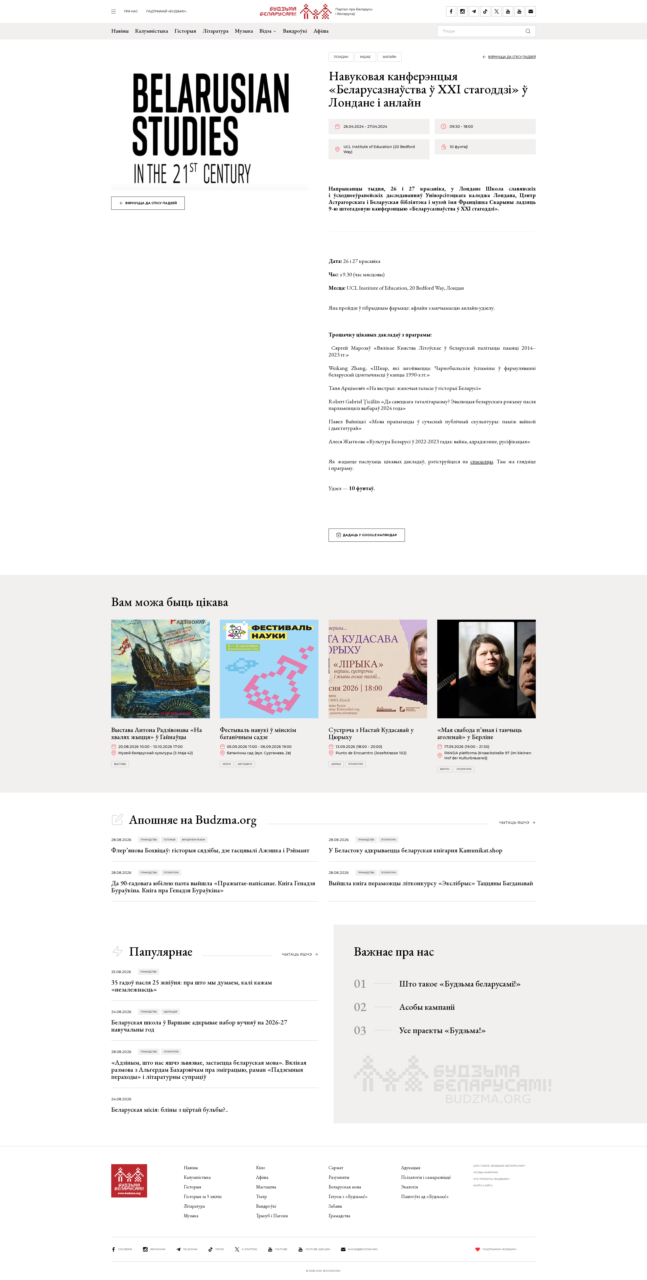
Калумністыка (151, 30)
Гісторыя (185, 30)
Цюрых (336, 764)
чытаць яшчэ (514, 822)
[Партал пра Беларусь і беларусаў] (316, 11)
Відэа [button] (265, 30)
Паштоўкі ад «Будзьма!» (425, 1196)
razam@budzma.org (363, 1249)
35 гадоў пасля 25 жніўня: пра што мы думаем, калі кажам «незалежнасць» (191, 986)
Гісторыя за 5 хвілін (203, 1196)
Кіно (260, 1167)
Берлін (444, 769)
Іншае (365, 57)
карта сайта (483, 1185)
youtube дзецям (317, 1249)
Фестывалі (245, 764)
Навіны (120, 30)
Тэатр (261, 1196)
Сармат (336, 1167)
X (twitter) (249, 1249)
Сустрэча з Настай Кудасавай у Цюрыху (371, 733)
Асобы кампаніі (427, 1006)
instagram (157, 1249)
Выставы (120, 764)
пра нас (131, 11)
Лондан (341, 57)
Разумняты (339, 1177)
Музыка (244, 30)
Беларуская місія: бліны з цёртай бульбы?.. (169, 1109)
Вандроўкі (295, 30)
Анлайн (389, 57)
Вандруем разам (193, 839)
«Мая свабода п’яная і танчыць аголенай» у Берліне (479, 733)
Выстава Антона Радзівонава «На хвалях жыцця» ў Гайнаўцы (156, 733)
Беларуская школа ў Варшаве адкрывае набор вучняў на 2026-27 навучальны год (199, 1026)
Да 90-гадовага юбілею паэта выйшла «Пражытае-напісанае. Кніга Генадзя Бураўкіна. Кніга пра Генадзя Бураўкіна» (213, 886)
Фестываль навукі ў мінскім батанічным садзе (258, 733)
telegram (190, 1249)
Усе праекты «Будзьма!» (442, 1030)
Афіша (321, 30)
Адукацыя (170, 1011)
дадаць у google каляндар (370, 535)
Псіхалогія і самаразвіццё (426, 1177)
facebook (125, 1249)
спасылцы (481, 461)
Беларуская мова (345, 1187)
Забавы (335, 1206)
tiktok (219, 1249)
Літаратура (215, 30)
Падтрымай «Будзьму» (166, 11)
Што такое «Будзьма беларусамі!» (460, 983)
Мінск (227, 764)
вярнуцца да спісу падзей (151, 203)
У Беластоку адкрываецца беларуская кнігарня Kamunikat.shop (415, 850)
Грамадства (149, 839)
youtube (281, 1249)
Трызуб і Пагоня (272, 1216)
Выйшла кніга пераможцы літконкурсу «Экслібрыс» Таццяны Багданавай (431, 883)
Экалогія (409, 1187)
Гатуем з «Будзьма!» (348, 1196)
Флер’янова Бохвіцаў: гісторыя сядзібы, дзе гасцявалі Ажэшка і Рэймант (210, 850)
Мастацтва (266, 1187)
